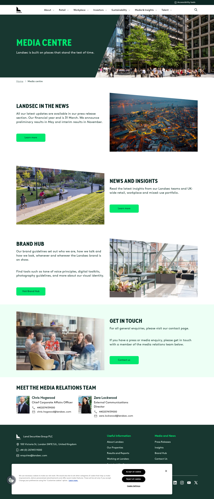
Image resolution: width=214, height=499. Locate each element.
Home (19, 81)
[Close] (166, 471)
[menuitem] (49, 9)
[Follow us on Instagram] (182, 483)
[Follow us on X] (196, 483)
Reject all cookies (133, 479)
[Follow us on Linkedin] (175, 483)
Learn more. (73, 480)
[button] (11, 480)
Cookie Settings (133, 486)
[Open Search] (196, 10)
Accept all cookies (133, 472)
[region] (92, 479)
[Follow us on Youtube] (189, 483)
